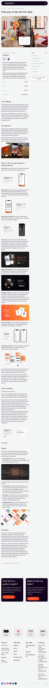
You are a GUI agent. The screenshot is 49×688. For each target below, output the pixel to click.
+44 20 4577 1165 (42, 652)
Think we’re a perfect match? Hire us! (38, 78)
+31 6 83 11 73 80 (42, 671)
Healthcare (16, 645)
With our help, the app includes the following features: (39, 63)
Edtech (15, 654)
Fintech (15, 648)
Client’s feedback (36, 66)
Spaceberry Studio (8, 563)
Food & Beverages (18, 657)
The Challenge (36, 58)
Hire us (8, 597)
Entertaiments (17, 660)
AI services (3, 657)
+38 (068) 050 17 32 (42, 678)
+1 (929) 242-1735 (42, 661)
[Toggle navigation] (45, 3)
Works (8, 8)
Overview (35, 55)
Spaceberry (3, 8)
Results (34, 68)
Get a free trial (33, 598)
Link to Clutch (4, 442)
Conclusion (35, 71)
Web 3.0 (15, 651)
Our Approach (36, 60)
